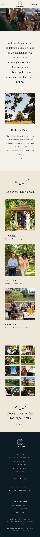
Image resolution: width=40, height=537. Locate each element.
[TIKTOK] (25, 479)
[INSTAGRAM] (20, 479)
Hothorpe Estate (20, 130)
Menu (3, 4)
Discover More (20, 159)
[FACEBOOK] (15, 479)
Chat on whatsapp (20, 487)
